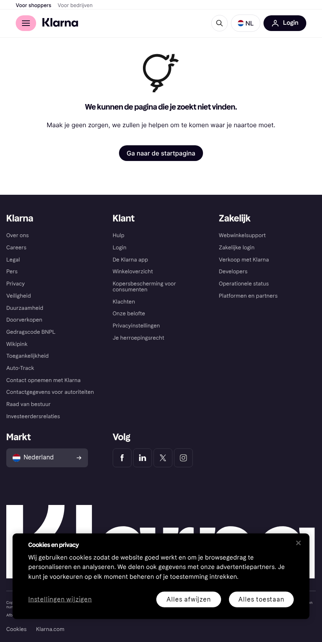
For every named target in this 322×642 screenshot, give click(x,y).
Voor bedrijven (75, 5)
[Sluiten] (298, 542)
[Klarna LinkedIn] (142, 457)
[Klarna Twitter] (163, 457)
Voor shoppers (33, 5)
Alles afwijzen (188, 599)
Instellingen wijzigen (60, 599)
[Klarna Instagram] (183, 457)
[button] (245, 23)
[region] (161, 576)
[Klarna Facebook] (122, 457)
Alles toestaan (261, 599)
